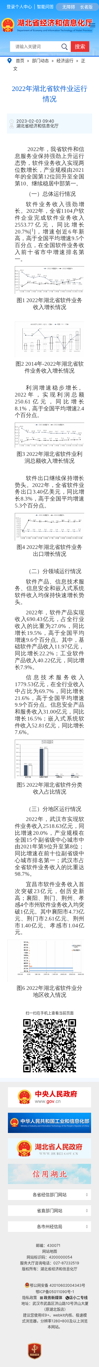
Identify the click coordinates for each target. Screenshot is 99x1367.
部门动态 (40, 60)
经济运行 (64, 60)
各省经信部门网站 (50, 1194)
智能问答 (45, 6)
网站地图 (49, 1251)
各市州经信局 (49, 1226)
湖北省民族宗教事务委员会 (49, 1201)
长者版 (86, 7)
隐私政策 (29, 1297)
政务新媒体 (53, 1297)
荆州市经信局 (50, 1217)
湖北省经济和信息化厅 (39, 25)
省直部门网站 (49, 1210)
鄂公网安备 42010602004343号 (57, 1285)
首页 (20, 60)
